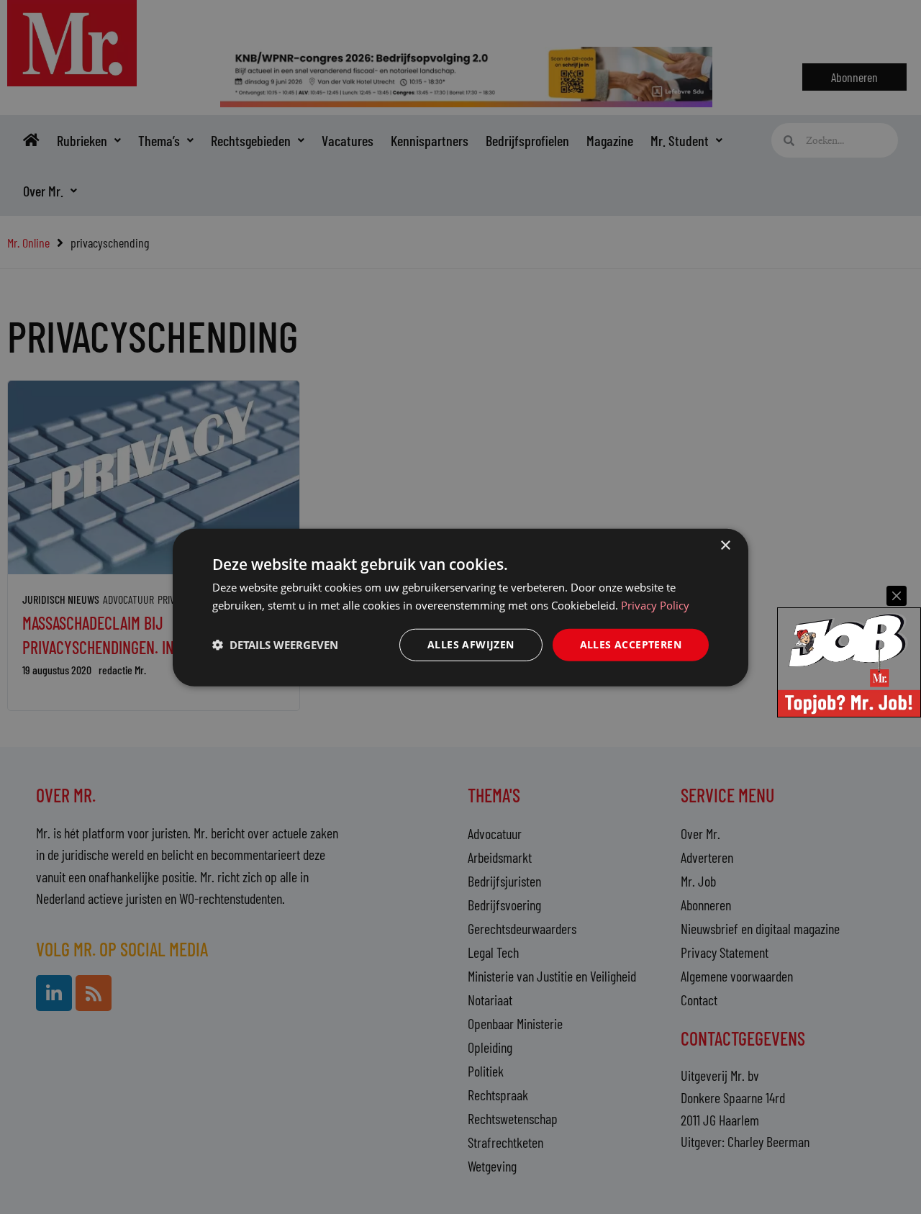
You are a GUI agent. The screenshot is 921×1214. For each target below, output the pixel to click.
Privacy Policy (655, 604)
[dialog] (460, 607)
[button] (275, 644)
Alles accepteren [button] (630, 644)
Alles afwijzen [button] (470, 644)
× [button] (725, 545)
